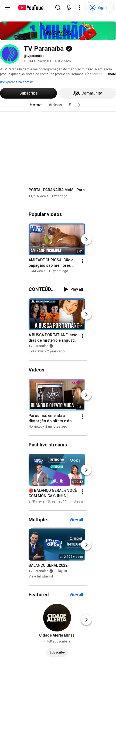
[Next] (86, 239)
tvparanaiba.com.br (18, 82)
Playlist (61, 571)
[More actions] (82, 261)
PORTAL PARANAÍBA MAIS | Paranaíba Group (58, 190)
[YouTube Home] (30, 7)
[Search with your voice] (68, 7)
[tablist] (58, 105)
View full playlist (41, 576)
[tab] (35, 105)
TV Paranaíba (38, 346)
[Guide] (7, 7)
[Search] (58, 7)
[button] (79, 105)
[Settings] (79, 7)
